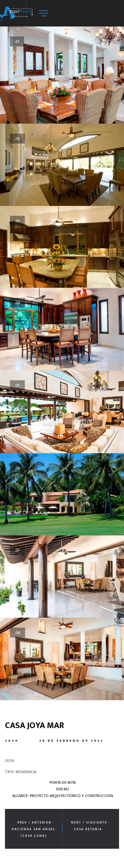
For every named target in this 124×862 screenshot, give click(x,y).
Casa (12, 740)
